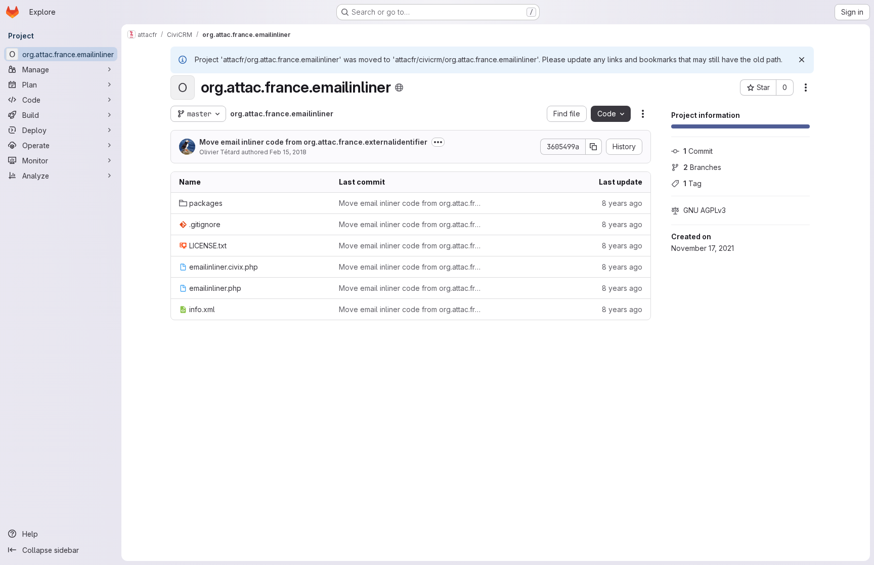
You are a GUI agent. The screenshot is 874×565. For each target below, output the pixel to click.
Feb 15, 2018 (288, 152)
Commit (698, 151)
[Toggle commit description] (438, 142)
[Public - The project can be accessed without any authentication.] (399, 87)
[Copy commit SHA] (594, 147)
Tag (692, 183)
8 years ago (622, 203)
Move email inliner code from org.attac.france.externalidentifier (313, 142)
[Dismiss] (802, 60)
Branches (702, 167)
